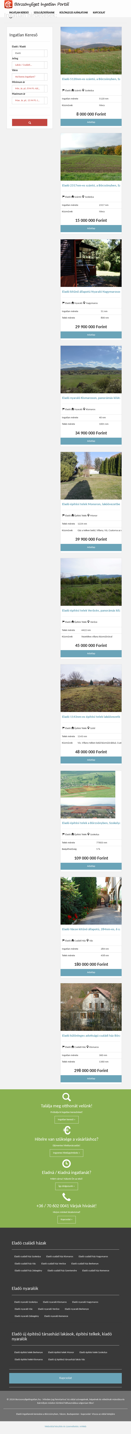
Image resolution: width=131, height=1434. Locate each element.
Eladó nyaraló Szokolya (26, 1302)
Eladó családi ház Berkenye (84, 1264)
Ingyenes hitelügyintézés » (66, 1153)
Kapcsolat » (66, 1219)
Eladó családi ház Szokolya (27, 1256)
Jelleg (15, 58)
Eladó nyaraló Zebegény (27, 1316)
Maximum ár (18, 94)
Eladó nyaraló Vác (24, 1309)
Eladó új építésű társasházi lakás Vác (66, 1359)
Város (15, 70)
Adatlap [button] (91, 122)
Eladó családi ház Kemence (95, 1270)
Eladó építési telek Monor (61, 1352)
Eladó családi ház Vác (25, 1264)
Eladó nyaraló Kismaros (55, 1302)
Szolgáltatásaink (44, 13)
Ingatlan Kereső (19, 13)
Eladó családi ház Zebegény (28, 1270)
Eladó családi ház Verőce (53, 1264)
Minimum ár (18, 82)
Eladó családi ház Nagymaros (93, 1256)
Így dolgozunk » (67, 1186)
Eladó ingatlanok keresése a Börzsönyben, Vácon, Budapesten (47, 1414)
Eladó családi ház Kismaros (59, 1256)
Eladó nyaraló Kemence (56, 1316)
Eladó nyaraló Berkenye (77, 1309)
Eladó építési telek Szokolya (93, 1352)
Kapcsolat (99, 13)
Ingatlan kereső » (66, 1119)
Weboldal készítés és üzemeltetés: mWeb (65, 1426)
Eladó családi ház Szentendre (62, 1270)
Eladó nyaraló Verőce (48, 1309)
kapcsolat (86, 1414)
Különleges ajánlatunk (74, 13)
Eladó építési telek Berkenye (28, 1352)
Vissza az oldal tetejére (103, 1414)
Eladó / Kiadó (19, 47)
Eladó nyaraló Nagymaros (85, 1302)
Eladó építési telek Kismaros (29, 1359)
